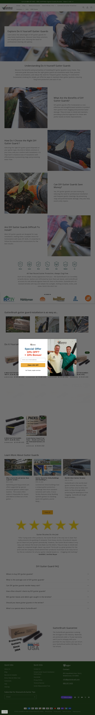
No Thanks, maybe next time (33, 370)
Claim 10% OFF (33, 365)
